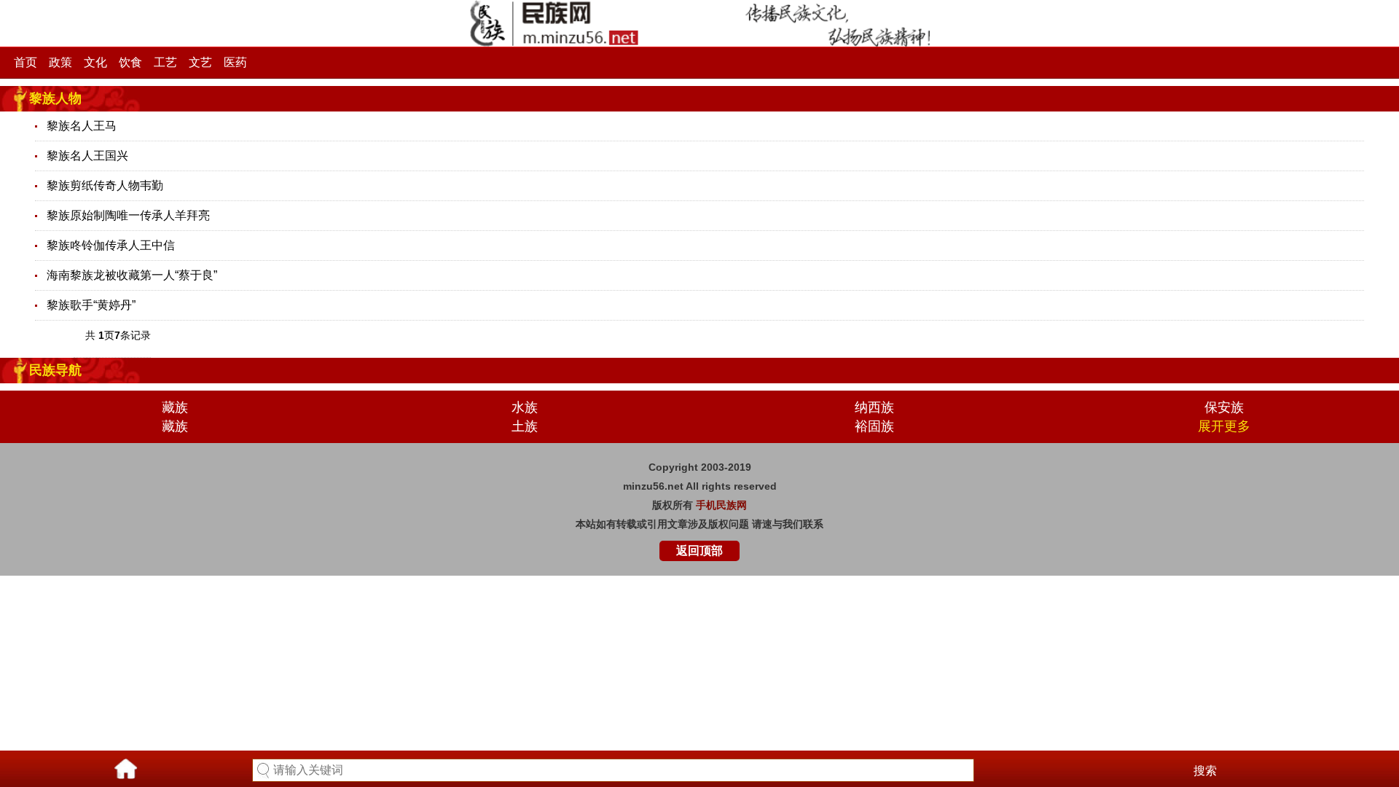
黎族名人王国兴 (87, 155)
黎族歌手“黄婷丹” (91, 305)
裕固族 (874, 426)
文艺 (200, 62)
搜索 (1205, 770)
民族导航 (55, 370)
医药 (235, 62)
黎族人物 (55, 98)
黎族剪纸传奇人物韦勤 (105, 185)
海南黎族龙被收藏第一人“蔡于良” (132, 275)
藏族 (175, 407)
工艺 (165, 62)
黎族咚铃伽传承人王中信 (111, 245)
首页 (25, 62)
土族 (525, 426)
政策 (60, 62)
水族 (525, 407)
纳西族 (874, 407)
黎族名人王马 (82, 126)
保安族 (1224, 407)
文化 (95, 62)
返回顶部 (699, 550)
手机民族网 (721, 505)
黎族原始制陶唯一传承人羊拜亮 (128, 215)
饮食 (130, 62)
